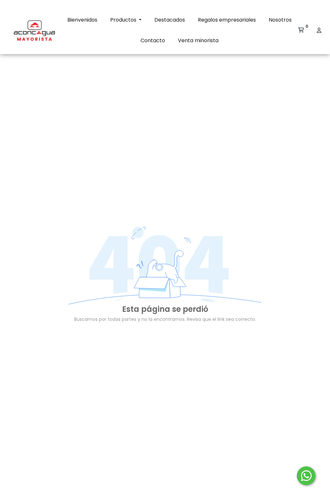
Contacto (153, 40)
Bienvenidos (82, 20)
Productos (124, 20)
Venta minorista (198, 40)
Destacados (169, 20)
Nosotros (280, 20)
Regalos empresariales (227, 20)
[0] (301, 30)
